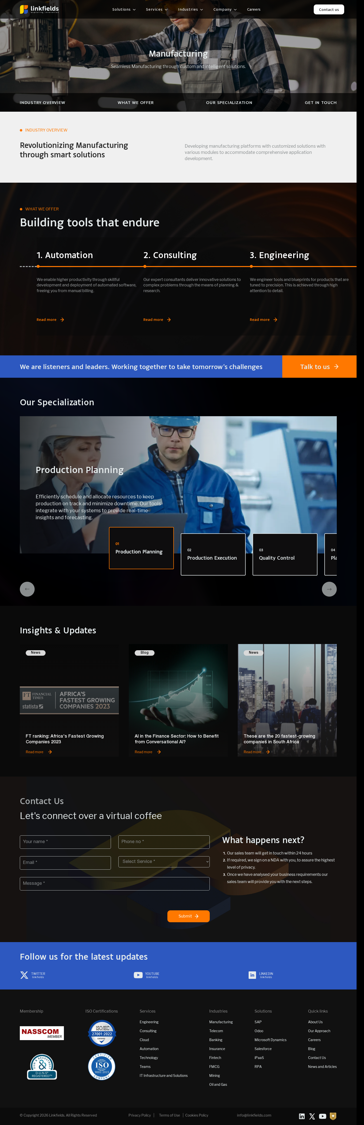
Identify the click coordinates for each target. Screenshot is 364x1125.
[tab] (141, 548)
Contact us (329, 9)
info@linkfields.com (254, 1115)
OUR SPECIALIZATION (229, 102)
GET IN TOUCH (321, 102)
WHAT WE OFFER (136, 102)
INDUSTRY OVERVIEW (42, 102)
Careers (253, 9)
